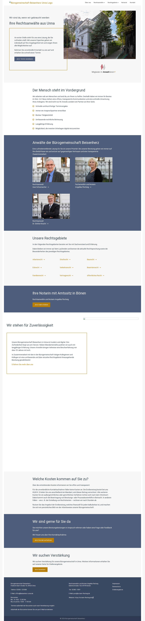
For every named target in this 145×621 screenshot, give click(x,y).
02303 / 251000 (21, 590)
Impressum (116, 583)
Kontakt (132, 2)
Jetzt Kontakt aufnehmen (43, 540)
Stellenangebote (117, 590)
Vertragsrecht (65, 275)
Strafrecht (64, 259)
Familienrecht (38, 275)
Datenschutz (116, 586)
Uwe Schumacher (40, 187)
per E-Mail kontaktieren (45, 609)
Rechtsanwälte (98, 2)
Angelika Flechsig (82, 187)
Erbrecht (36, 267)
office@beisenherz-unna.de (24, 593)
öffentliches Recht (94, 275)
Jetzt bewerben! (40, 569)
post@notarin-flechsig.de (81, 593)
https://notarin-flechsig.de (83, 597)
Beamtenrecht (93, 267)
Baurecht (90, 259)
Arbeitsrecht (38, 259)
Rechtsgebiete (112, 2)
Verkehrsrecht (65, 267)
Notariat (124, 2)
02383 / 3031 (76, 590)
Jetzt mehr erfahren (41, 305)
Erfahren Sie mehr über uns (22, 364)
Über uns (88, 2)
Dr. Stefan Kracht (39, 223)
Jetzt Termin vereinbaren (25, 59)
